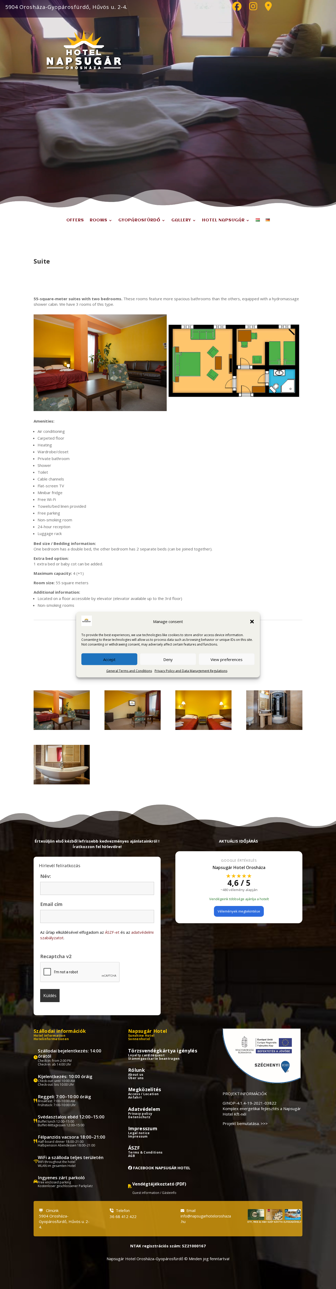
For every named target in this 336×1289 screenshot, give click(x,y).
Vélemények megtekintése (239, 911)
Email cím (51, 904)
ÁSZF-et (112, 932)
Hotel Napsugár (223, 220)
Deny (168, 659)
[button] (252, 621)
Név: (45, 876)
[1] (62, 728)
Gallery (181, 220)
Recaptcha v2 (55, 956)
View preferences (227, 659)
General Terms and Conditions (129, 671)
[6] (62, 782)
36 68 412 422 (123, 1216)
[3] (203, 728)
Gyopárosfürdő (139, 220)
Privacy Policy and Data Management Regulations (191, 671)
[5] (274, 728)
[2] (132, 728)
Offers (75, 220)
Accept (109, 659)
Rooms (98, 220)
